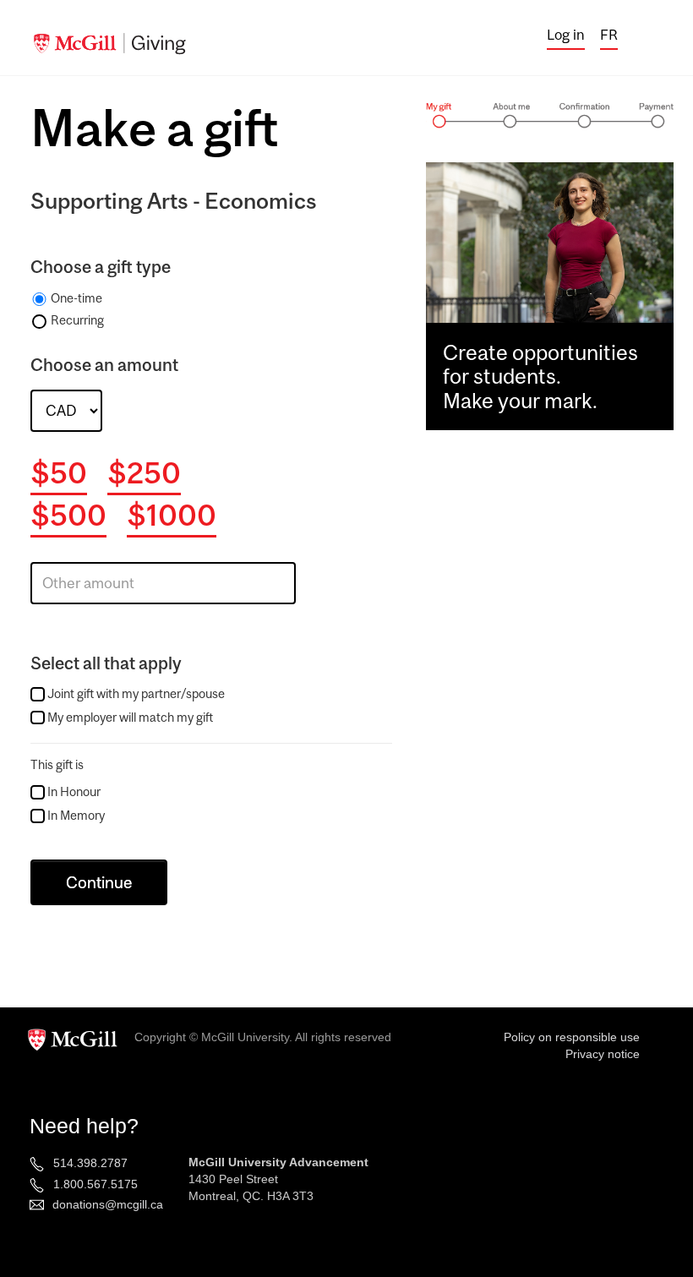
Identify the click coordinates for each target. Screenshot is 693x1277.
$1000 (171, 515)
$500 (68, 515)
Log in (566, 34)
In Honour (74, 791)
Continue (99, 882)
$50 (58, 472)
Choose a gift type (100, 266)
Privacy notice (602, 1054)
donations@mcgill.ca (107, 1204)
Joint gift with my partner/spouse (136, 693)
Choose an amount (104, 364)
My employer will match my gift (130, 717)
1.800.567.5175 (95, 1184)
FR (609, 34)
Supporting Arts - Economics (173, 201)
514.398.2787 (90, 1163)
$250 (144, 472)
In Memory (76, 815)
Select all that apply (106, 663)
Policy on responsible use (572, 1037)
